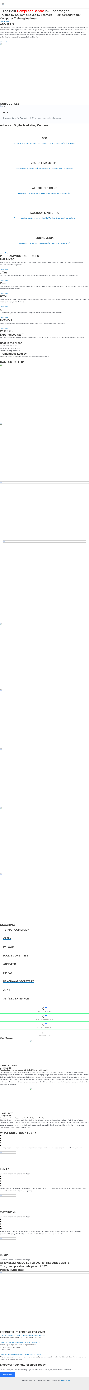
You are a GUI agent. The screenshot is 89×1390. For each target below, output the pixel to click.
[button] (44, 1335)
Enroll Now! (7, 1375)
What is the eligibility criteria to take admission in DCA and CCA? (23, 1335)
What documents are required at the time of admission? (20, 1342)
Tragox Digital (65, 1380)
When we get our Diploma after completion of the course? (20, 1354)
